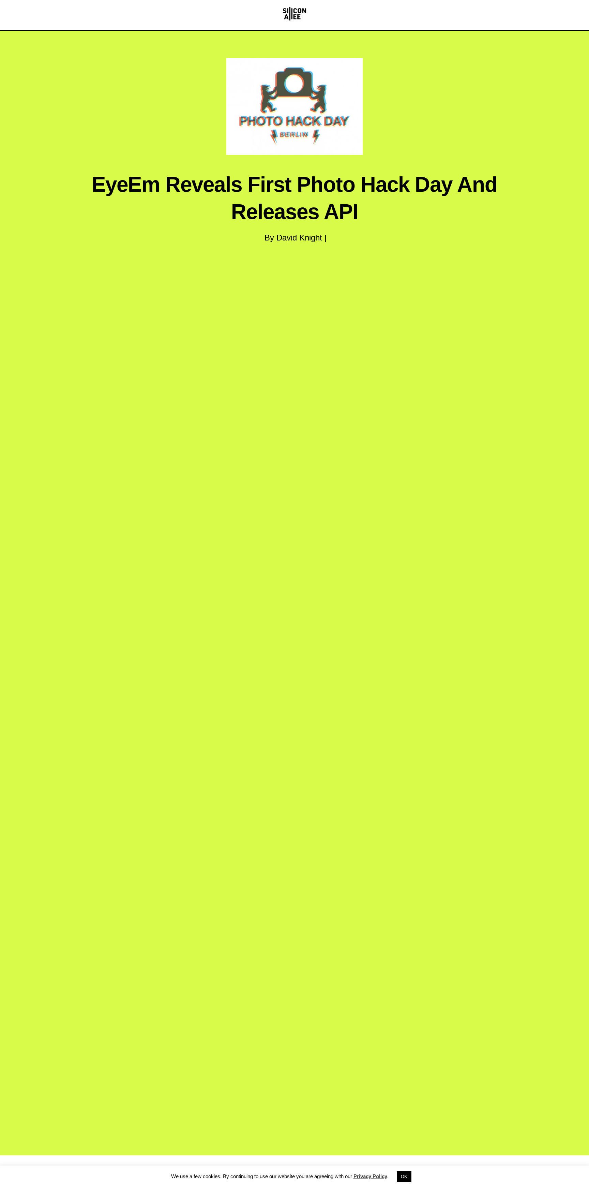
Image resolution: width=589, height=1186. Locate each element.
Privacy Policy (370, 1176)
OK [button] (404, 1176)
